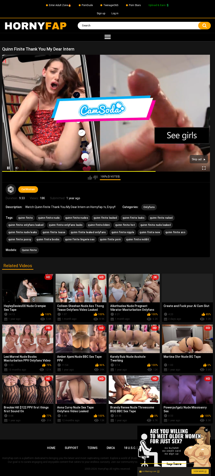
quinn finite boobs (48, 239)
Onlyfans (149, 207)
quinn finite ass (175, 232)
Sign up (101, 13)
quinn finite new (150, 232)
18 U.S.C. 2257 (133, 448)
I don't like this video (95, 178)
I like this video (90, 178)
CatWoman (28, 189)
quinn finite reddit (137, 239)
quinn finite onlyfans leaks (66, 225)
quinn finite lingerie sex (80, 239)
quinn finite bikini (99, 225)
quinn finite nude (49, 217)
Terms (92, 448)
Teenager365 (110, 5)
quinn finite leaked (105, 217)
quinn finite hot (125, 225)
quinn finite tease (54, 232)
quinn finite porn (110, 239)
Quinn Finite (29, 250)
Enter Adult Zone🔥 (60, 5)
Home (51, 448)
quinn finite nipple (122, 232)
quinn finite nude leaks (22, 232)
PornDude (87, 5)
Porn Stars (135, 5)
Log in (114, 13)
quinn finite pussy (19, 239)
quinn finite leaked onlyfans (88, 232)
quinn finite (25, 217)
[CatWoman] (11, 189)
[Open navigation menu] (107, 37)
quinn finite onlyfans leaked (25, 225)
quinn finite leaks (133, 217)
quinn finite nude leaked (155, 225)
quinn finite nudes (76, 217)
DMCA (111, 448)
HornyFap (103, 468)
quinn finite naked (161, 217)
